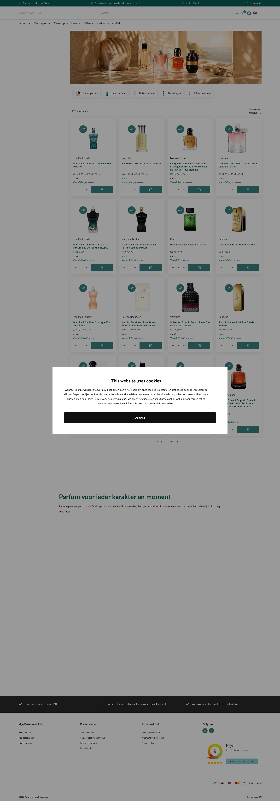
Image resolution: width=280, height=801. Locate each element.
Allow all (140, 418)
